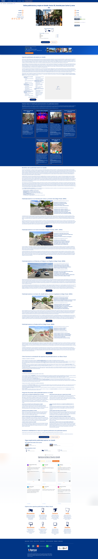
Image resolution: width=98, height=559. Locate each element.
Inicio (1, 3)
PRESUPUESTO (42, 541)
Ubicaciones (19, 1)
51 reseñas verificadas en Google (32, 49)
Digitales (67, 527)
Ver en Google (28, 503)
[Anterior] (28, 475)
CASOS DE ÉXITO (36, 541)
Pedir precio (54, 42)
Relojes (43, 527)
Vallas (67, 513)
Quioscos (55, 513)
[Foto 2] (34, 481)
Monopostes (30, 527)
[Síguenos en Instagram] (33, 546)
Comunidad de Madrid (10, 3)
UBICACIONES (27, 541)
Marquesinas (31, 513)
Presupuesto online (45, 42)
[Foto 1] (33, 481)
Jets (55, 527)
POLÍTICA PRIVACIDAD (49, 541)
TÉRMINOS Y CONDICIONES (58, 541)
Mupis (43, 513)
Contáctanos (33, 99)
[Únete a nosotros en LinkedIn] (28, 546)
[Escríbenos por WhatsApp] (47, 546)
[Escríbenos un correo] (38, 546)
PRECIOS (31, 541)
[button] (33, 476)
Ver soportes (49, 226)
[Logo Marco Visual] (32, 550)
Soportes (14, 1)
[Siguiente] (39, 475)
